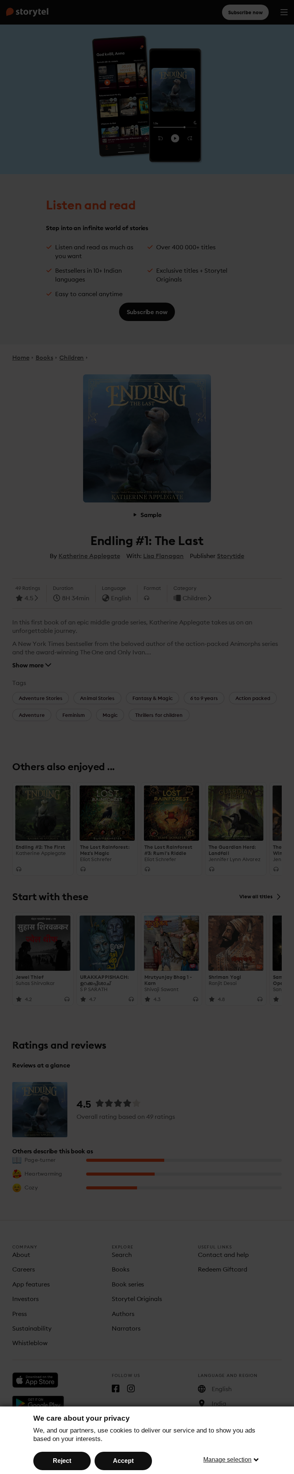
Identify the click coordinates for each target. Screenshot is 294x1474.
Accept (123, 1461)
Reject (62, 1461)
